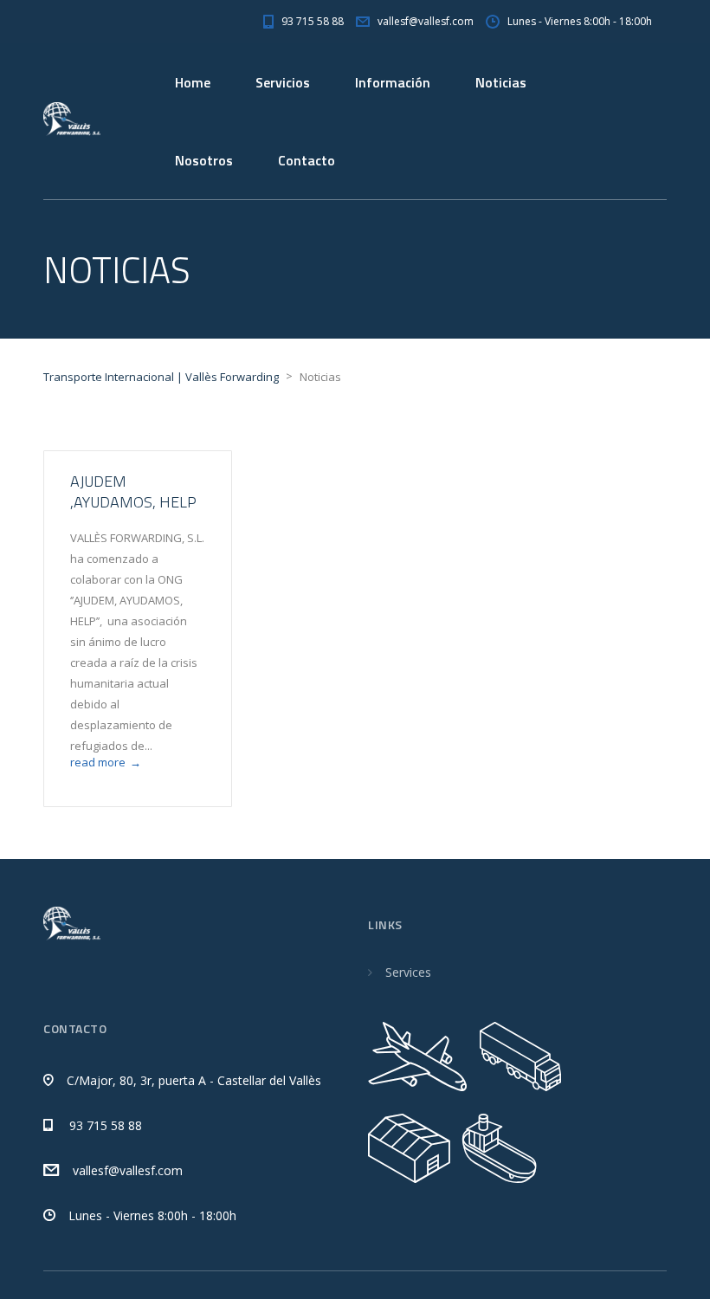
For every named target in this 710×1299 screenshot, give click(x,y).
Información (392, 82)
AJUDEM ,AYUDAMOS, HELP (133, 491)
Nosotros (204, 160)
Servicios (282, 82)
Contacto (306, 160)
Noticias (500, 82)
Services (408, 972)
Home (192, 82)
